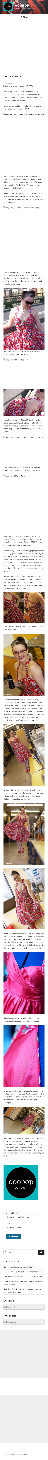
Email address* (12, 1213)
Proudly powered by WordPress (15, 1454)
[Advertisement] (24, 45)
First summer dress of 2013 (18, 86)
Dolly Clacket (24, 1141)
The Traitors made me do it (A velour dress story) (23, 1277)
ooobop (22, 5)
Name (8, 1223)
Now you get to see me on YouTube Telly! (20, 1267)
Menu (25, 17)
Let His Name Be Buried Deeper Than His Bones (23, 1272)
